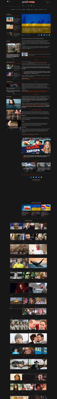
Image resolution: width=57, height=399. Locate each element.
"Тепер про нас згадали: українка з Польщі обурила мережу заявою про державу (13, 118)
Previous (10, 9)
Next (47, 9)
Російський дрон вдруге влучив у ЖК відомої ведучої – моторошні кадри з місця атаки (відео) (13, 107)
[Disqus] (36, 192)
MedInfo (23, 9)
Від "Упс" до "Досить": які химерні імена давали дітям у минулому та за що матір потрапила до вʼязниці (13, 93)
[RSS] (34, 5)
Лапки (27, 9)
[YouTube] (31, 5)
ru (47, 1)
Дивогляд (33, 48)
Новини (13, 9)
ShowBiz (35, 9)
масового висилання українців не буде (42, 63)
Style (20, 9)
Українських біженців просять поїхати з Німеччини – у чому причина (27, 169)
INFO (45, 9)
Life (16, 9)
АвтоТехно (41, 9)
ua (45, 1)
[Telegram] (28, 5)
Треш (32, 9)
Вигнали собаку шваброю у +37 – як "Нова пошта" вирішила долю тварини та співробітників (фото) (17, 75)
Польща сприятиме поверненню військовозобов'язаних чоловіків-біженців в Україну (45, 214)
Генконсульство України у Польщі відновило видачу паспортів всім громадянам (39, 54)
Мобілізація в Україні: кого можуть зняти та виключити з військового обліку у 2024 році (44, 169)
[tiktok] (26, 5)
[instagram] (23, 5)
